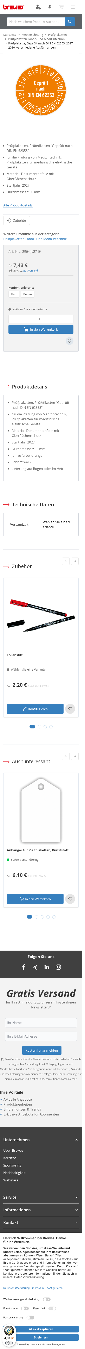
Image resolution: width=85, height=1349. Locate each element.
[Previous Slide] (66, 561)
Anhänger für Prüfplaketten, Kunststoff (37, 850)
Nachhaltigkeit (14, 1172)
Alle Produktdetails (18, 205)
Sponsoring (12, 1165)
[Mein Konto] (38, 7)
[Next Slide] (75, 561)
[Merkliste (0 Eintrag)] (49, 7)
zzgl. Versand (30, 270)
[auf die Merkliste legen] (69, 341)
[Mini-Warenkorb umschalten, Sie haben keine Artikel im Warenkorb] (61, 7)
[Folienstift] (41, 615)
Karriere (9, 1158)
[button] (41, 1140)
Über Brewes (13, 1150)
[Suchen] (70, 21)
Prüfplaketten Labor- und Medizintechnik (36, 39)
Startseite (10, 35)
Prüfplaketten (57, 35)
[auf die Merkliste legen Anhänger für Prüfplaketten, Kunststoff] (70, 899)
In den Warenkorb (38, 899)
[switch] (9, 1343)
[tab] (32, 726)
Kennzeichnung (32, 35)
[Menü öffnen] (73, 7)
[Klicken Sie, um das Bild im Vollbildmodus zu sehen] (41, 90)
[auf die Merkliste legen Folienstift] (70, 709)
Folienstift (14, 655)
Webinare (10, 1180)
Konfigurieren (38, 709)
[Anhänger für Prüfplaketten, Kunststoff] (41, 810)
